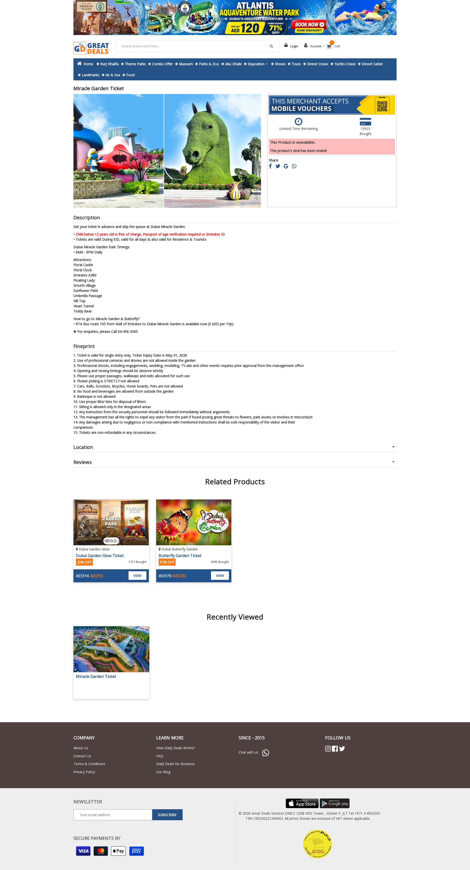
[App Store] (302, 803)
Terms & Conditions (89, 763)
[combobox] (198, 46)
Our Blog (163, 772)
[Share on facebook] (272, 166)
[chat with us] (265, 752)
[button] (83, 151)
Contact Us (82, 756)
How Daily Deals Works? (175, 748)
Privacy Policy (84, 772)
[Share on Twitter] (279, 166)
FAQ (159, 756)
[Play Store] (335, 803)
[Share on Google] (288, 166)
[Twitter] (342, 748)
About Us (80, 748)
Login (294, 46)
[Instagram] (328, 748)
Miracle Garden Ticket (96, 676)
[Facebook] (335, 748)
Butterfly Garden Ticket (180, 555)
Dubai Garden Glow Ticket (100, 555)
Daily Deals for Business (175, 763)
